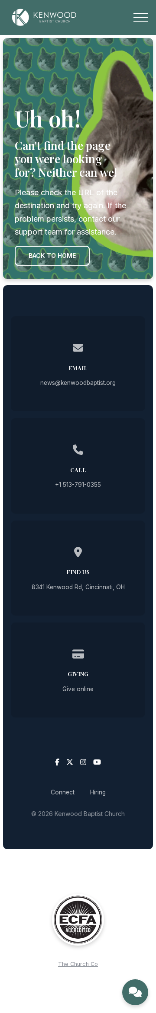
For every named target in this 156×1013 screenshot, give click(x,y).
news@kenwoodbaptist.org (78, 382)
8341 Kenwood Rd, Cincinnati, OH (78, 587)
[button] (140, 17)
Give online (78, 689)
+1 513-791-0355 (78, 484)
